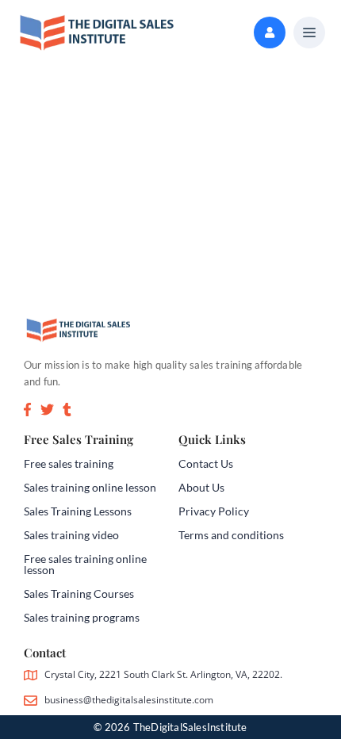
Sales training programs (82, 617)
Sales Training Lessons (78, 511)
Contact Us (205, 463)
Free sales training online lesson (85, 564)
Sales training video (71, 535)
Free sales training (68, 463)
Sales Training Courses (79, 593)
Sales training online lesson (90, 487)
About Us (201, 487)
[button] (309, 33)
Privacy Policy (213, 511)
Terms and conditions (231, 535)
